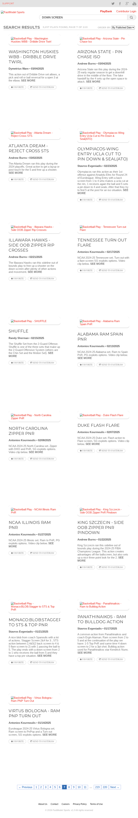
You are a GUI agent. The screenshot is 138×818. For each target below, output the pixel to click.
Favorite (18, 87)
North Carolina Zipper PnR (28, 431)
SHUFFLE (18, 331)
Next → (114, 787)
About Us (42, 804)
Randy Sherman (19, 338)
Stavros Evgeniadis (89, 165)
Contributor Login (126, 11)
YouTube (134, 3)
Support (8, 3)
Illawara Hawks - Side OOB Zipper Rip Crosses (31, 245)
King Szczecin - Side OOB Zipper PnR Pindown (100, 527)
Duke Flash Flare (98, 425)
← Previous (25, 787)
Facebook (120, 3)
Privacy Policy (80, 804)
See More (28, 80)
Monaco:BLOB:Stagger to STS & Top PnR (35, 622)
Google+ (127, 3)
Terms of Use (96, 804)
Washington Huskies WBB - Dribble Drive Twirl (34, 56)
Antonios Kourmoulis (90, 251)
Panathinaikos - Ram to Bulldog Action (101, 619)
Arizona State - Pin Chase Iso (99, 54)
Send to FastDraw (43, 87)
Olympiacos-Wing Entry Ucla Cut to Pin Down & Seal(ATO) (102, 153)
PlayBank (106, 11)
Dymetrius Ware (19, 68)
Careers (66, 804)
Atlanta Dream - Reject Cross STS (29, 148)
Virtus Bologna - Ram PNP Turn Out (34, 713)
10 (79, 787)
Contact (54, 804)
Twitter (112, 3)
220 (105, 787)
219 (97, 787)
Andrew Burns (86, 63)
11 (85, 787)
